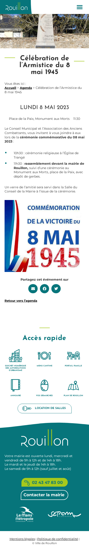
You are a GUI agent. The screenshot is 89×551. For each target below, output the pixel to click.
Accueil (10, 88)
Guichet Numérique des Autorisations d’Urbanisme (15, 368)
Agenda (26, 88)
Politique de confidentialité (57, 539)
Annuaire (15, 396)
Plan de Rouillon (73, 396)
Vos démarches (44, 396)
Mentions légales (22, 539)
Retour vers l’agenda (21, 300)
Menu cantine (44, 366)
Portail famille (73, 366)
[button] (79, 7)
